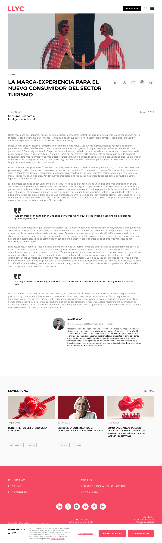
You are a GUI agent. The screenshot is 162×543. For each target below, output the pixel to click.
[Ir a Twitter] (68, 506)
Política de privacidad (144, 519)
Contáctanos (132, 8)
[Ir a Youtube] (85, 506)
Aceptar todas (140, 533)
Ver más (148, 391)
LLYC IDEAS (14, 486)
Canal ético (148, 517)
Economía (31, 445)
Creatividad (63, 445)
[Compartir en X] (125, 82)
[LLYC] (16, 8)
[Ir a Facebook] (94, 506)
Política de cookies (57, 538)
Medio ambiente (16, 445)
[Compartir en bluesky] (151, 82)
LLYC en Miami (89, 492)
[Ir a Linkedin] (59, 506)
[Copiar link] (133, 82)
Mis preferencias (85, 533)
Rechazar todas (112, 533)
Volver (13, 74)
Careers (86, 480)
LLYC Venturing (18, 492)
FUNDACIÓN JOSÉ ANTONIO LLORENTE (103, 486)
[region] (81, 533)
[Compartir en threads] (142, 82)
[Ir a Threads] (103, 506)
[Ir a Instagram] (77, 506)
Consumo (77, 445)
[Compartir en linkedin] (116, 82)
